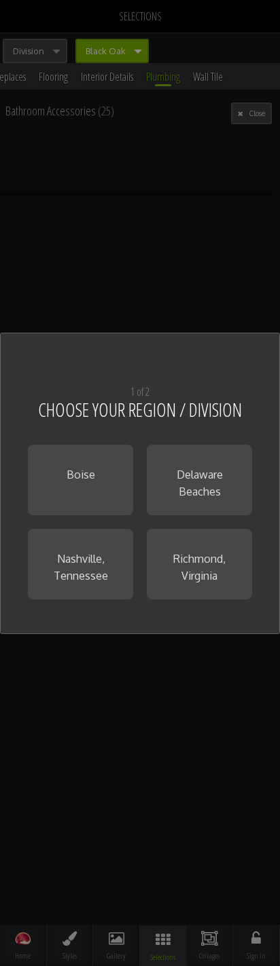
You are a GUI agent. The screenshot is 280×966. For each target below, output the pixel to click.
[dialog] (140, 483)
